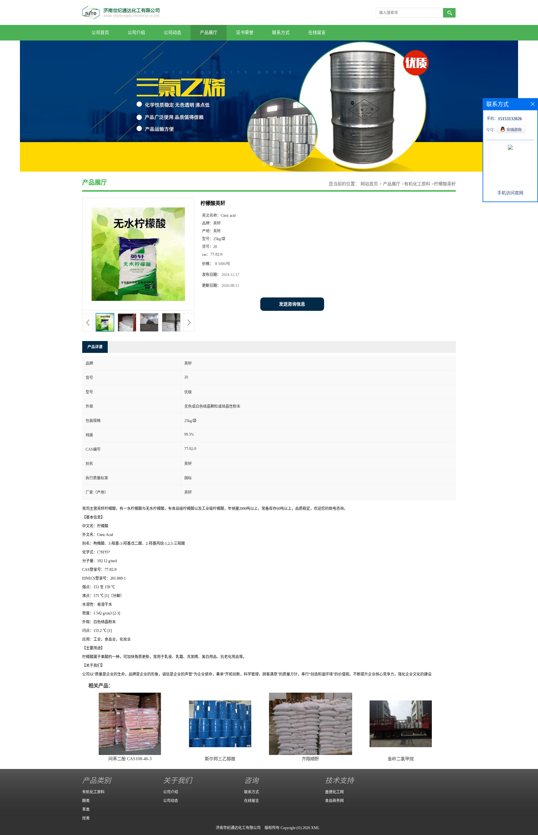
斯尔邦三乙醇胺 (220, 759)
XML (315, 828)
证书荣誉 (244, 32)
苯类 (86, 809)
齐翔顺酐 (310, 759)
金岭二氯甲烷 (401, 759)
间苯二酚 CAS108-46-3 (130, 759)
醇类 (86, 801)
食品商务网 (334, 801)
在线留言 (317, 32)
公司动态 (172, 32)
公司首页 (100, 32)
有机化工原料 (417, 184)
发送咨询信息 (292, 304)
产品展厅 (208, 32)
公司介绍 (136, 32)
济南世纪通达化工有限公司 (238, 828)
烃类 (86, 818)
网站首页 (369, 184)
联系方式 (281, 32)
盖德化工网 (334, 792)
